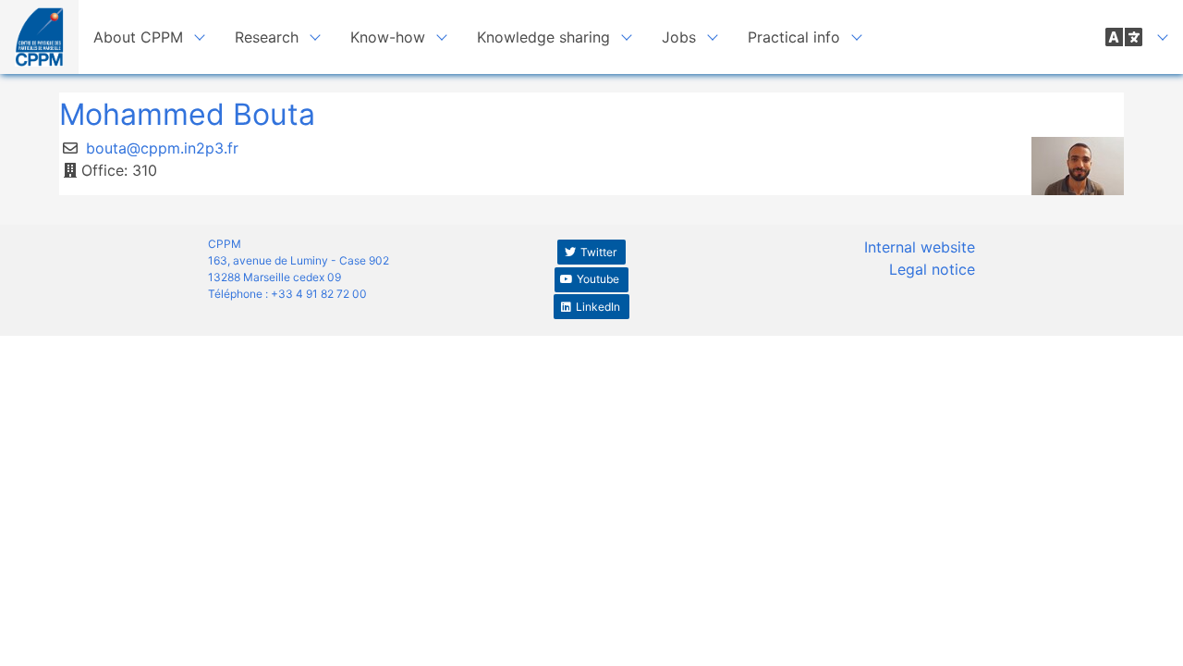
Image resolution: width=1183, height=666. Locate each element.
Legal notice (932, 269)
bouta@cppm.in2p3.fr (162, 148)
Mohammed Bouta (187, 114)
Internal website (919, 247)
